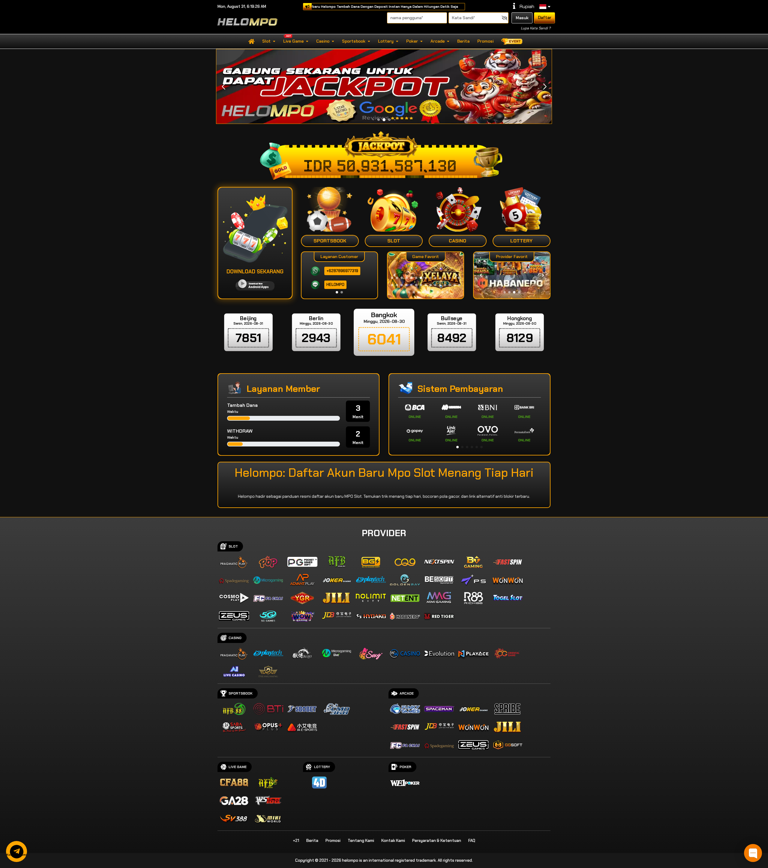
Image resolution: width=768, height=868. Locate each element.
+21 (296, 840)
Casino (322, 41)
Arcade (437, 41)
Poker (412, 41)
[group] (512, 275)
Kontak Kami (393, 840)
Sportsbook (353, 41)
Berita (463, 41)
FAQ (471, 840)
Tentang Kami (361, 840)
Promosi (485, 41)
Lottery (386, 41)
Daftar (544, 17)
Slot (266, 41)
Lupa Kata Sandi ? (535, 28)
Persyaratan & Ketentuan (436, 840)
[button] (545, 86)
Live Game (293, 41)
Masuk (522, 17)
